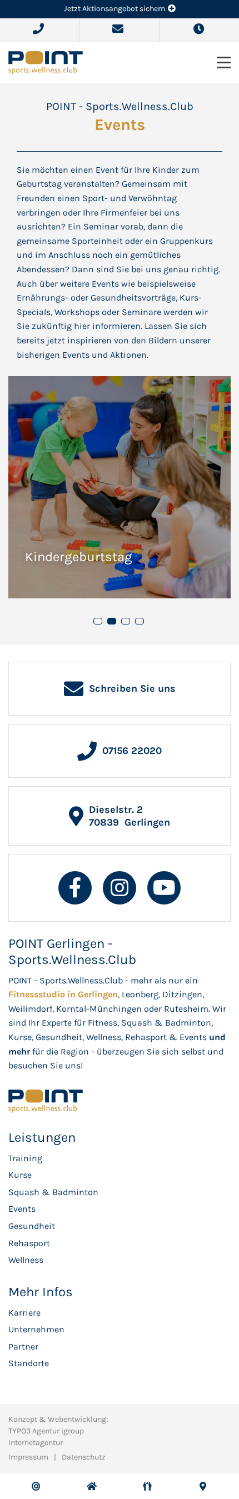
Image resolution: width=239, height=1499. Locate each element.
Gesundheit (31, 1226)
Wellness (25, 1260)
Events (22, 1208)
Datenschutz (84, 1457)
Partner (23, 1346)
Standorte (28, 1363)
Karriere (24, 1312)
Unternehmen (36, 1329)
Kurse (20, 1175)
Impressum (28, 1457)
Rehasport (29, 1243)
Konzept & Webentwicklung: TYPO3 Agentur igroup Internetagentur (58, 1431)
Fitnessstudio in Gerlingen (63, 994)
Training (25, 1158)
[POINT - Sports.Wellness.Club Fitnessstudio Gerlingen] (45, 62)
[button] (97, 621)
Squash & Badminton (53, 1192)
